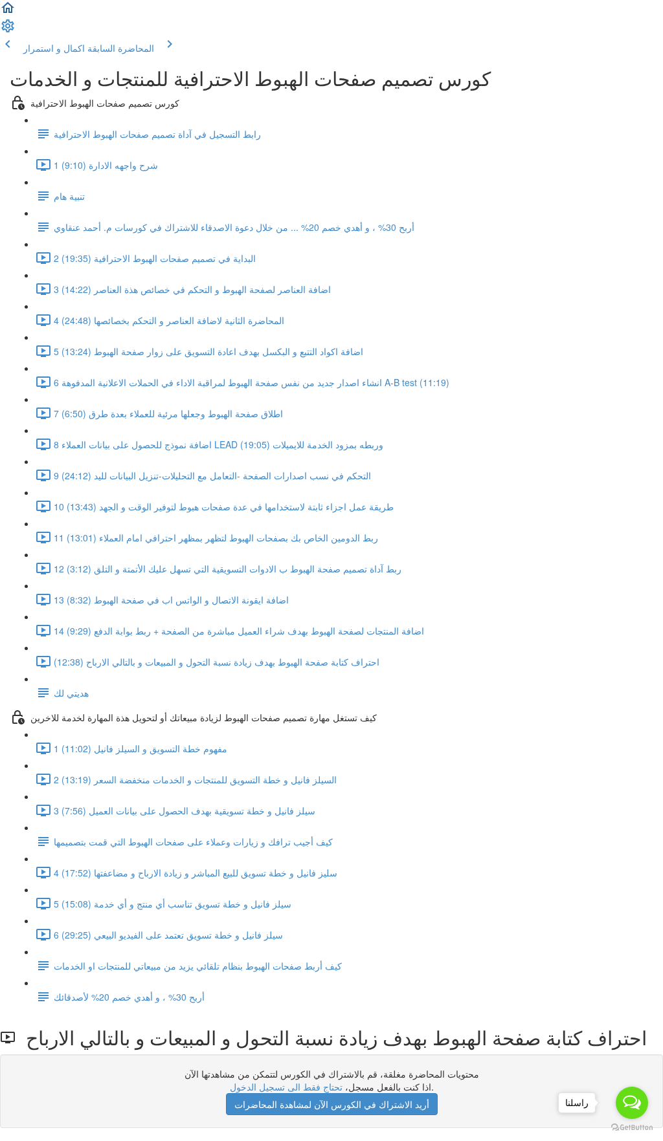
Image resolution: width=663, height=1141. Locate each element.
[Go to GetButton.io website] (632, 1128)
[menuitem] (8, 29)
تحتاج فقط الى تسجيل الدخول (286, 1086)
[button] (8, 11)
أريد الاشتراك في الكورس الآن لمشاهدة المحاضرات (331, 1104)
